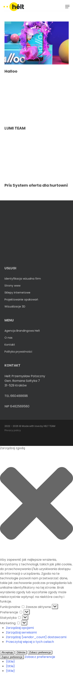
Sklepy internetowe (17, 292)
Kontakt (9, 345)
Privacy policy (12, 430)
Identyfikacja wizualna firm (22, 279)
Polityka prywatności (18, 352)
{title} (10, 661)
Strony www (12, 286)
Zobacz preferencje (40, 652)
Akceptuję (7, 652)
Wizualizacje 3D (14, 306)
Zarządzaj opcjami (20, 628)
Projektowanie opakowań (21, 299)
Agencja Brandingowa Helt (22, 331)
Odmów (21, 652)
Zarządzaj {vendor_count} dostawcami (36, 637)
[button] (67, 7)
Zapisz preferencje (12, 657)
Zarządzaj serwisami (21, 632)
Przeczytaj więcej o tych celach (30, 642)
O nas (8, 338)
